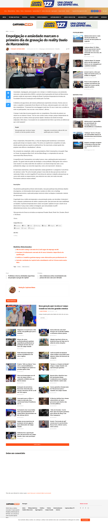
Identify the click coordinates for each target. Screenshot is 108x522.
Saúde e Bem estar (46, 11)
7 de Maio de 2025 (89, 89)
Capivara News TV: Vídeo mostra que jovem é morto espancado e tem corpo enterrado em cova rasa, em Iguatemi (92, 51)
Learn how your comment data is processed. (39, 493)
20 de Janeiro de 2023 (32, 49)
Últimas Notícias (11, 11)
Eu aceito (85, 519)
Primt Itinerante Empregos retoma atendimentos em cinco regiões (25, 354)
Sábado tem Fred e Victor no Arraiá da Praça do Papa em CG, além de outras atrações (59, 341)
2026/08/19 (53, 392)
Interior (67, 11)
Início (5, 11)
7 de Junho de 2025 (89, 43)
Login (105, 11)
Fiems (19, 266)
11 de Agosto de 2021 (90, 150)
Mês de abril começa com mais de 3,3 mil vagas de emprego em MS (37, 249)
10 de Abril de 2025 (89, 68)
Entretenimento (28, 11)
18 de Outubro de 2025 (80, 116)
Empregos (12, 31)
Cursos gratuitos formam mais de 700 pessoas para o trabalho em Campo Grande (59, 388)
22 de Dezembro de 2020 (91, 128)
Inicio (7, 31)
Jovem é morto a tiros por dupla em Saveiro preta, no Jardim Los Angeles (92, 73)
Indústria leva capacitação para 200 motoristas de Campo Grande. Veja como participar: (26, 434)
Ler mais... (42, 317)
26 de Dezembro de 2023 (90, 77)
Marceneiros (26, 266)
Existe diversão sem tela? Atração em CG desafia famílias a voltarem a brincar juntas (59, 331)
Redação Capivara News (18, 49)
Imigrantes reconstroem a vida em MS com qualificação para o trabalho (26, 331)
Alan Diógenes (43, 311)
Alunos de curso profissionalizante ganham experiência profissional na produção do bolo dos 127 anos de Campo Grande (25, 343)
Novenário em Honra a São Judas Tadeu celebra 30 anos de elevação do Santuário (87, 112)
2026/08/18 (53, 405)
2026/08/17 (20, 438)
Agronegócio (54, 11)
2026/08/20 (21, 383)
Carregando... (37, 444)
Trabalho (57, 49)
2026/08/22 (21, 348)
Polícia (22, 11)
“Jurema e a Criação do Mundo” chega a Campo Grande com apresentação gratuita (59, 365)
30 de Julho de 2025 (89, 56)
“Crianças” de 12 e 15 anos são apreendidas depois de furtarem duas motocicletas (93, 134)
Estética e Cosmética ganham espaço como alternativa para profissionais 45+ (41, 257)
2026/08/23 (51, 311)
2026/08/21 (53, 360)
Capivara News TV (37, 11)
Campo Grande (61, 11)
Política (17, 11)
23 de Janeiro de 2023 (90, 138)
